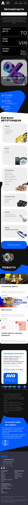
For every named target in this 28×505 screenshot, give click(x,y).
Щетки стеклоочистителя (10, 179)
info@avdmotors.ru (8, 461)
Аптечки (7, 182)
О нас (2, 472)
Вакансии (3, 478)
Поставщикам (4, 487)
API (1, 489)
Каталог (17, 472)
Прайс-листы (4, 492)
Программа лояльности (6, 485)
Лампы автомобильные (10, 214)
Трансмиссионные (9, 130)
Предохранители (9, 181)
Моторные (7, 129)
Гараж (16, 478)
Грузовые (7, 152)
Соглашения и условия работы (6, 480)
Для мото (7, 202)
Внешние (7, 200)
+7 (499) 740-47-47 (8, 459)
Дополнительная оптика (10, 216)
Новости (3, 475)
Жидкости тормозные (10, 177)
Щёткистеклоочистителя (11, 229)
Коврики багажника (9, 174)
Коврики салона (8, 173)
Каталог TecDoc (19, 476)
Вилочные (7, 133)
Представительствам (6, 488)
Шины (7, 148)
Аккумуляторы (10, 197)
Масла (7, 126)
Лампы (7, 212)
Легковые (7, 151)
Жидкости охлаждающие (10, 176)
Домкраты (7, 184)
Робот (2, 491)
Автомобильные (8, 199)
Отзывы (2, 476)
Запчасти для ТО (19, 473)
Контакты (3, 473)
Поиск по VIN (18, 475)
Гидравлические (8, 132)
